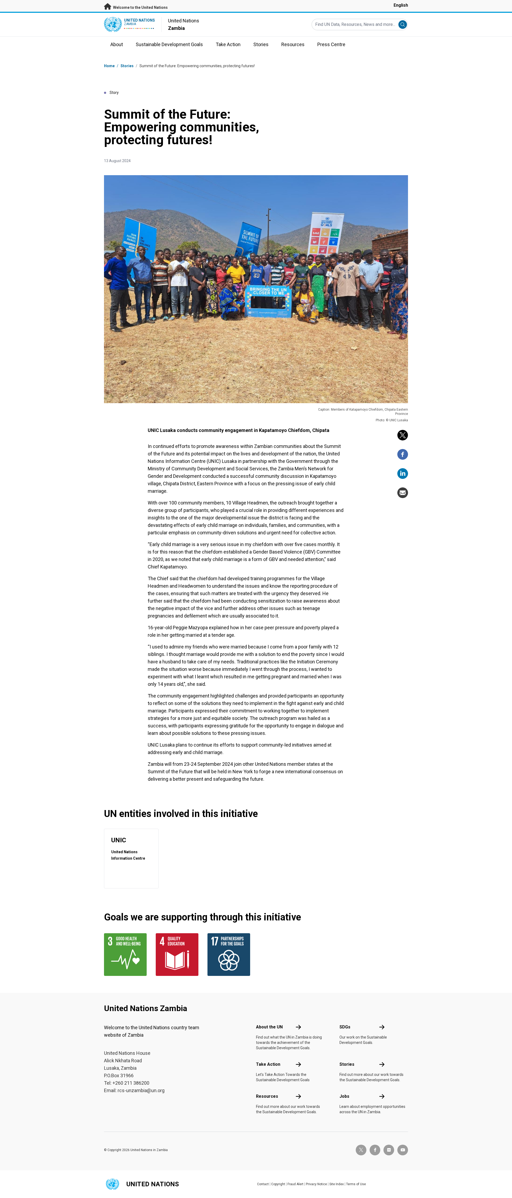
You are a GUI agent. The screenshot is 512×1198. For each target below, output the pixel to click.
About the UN (269, 1026)
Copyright (278, 1184)
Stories (127, 66)
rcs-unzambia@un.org (141, 1090)
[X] (402, 435)
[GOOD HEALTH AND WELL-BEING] (126, 954)
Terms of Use (356, 1184)
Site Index (336, 1184)
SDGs (344, 1026)
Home (109, 66)
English (401, 5)
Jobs (344, 1096)
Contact (263, 1184)
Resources (267, 1096)
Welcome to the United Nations (140, 7)
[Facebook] (402, 454)
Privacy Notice (316, 1184)
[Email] (402, 492)
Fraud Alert (295, 1184)
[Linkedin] (402, 473)
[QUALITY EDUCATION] (178, 954)
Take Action (268, 1064)
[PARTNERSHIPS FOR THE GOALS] (230, 954)
